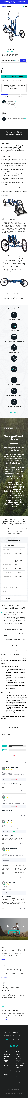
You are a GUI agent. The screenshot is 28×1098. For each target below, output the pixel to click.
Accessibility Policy (20, 1063)
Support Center (14, 1039)
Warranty (14, 650)
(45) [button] (8, 746)
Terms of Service (19, 1065)
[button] (21, 791)
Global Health (7, 1087)
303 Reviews (10, 51)
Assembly (20, 96)
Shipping (4, 650)
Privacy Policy (20, 1035)
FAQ (17, 1076)
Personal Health (7, 1083)
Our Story (6, 1068)
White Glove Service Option (14, 76)
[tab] (5, 762)
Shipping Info (18, 1054)
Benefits (6, 1079)
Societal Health (7, 1085)
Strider (7, 96)
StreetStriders (7, 1054)
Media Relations (7, 1070)
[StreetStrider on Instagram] (14, 1047)
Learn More (4, 977)
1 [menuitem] (12, 913)
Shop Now (3, 959)
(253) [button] (8, 745)
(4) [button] (7, 748)
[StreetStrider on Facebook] (11, 1047)
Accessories (6, 1056)
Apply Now (23, 60)
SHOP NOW (14, 932)
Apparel (5, 1058)
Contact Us (4, 1019)
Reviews (6, 1077)
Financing (18, 1082)
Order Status (18, 1080)
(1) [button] (7, 749)
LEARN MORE (13, 413)
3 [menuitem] (15, 913)
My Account (18, 1078)
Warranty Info (18, 1058)
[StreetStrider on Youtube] (17, 1047)
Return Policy (23, 650)
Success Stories (7, 1081)
